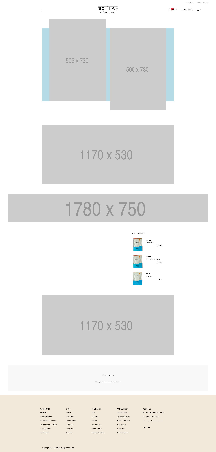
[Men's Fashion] (138, 69)
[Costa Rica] (137, 244)
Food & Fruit (44, 433)
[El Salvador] (137, 278)
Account (69, 433)
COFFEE (148, 240)
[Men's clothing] (108, 154)
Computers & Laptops (48, 420)
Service (94, 420)
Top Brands (70, 416)
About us (95, 416)
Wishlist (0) (190, 2)
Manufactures (96, 425)
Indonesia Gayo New (153, 259)
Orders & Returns (123, 420)
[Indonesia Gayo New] (137, 261)
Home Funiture (45, 429)
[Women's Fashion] (78, 60)
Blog (93, 412)
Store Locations (123, 433)
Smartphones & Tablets (48, 425)
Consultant (121, 429)
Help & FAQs (121, 425)
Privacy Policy (96, 429)
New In (68, 412)
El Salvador (150, 276)
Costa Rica (149, 243)
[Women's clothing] (108, 325)
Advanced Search (123, 416)
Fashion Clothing (46, 416)
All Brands (43, 412)
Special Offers (71, 420)
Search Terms (122, 412)
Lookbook (69, 425)
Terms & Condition (98, 433)
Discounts (69, 429)
